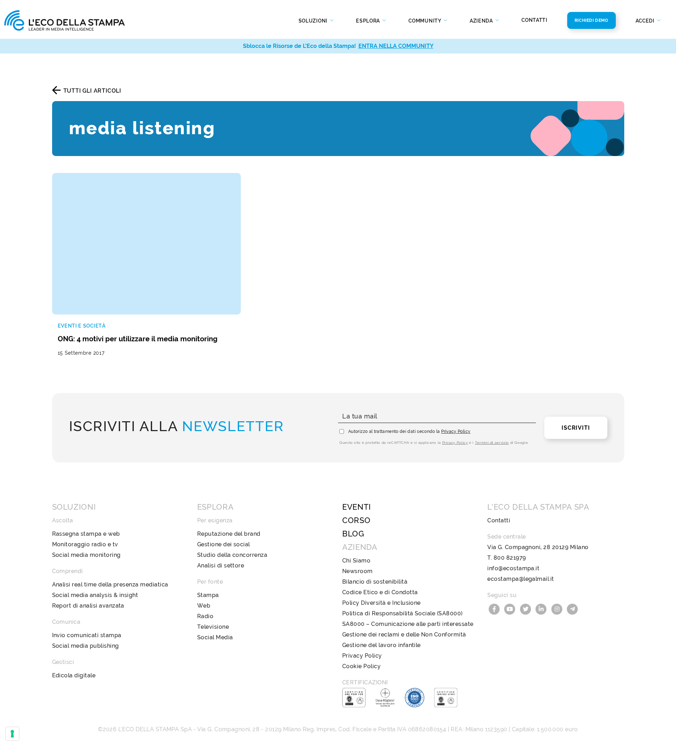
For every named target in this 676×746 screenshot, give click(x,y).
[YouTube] (511, 608)
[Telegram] (573, 608)
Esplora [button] (368, 21)
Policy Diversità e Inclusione (381, 602)
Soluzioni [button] (314, 21)
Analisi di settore (220, 565)
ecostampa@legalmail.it (520, 579)
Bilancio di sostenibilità (374, 581)
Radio (205, 616)
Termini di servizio (492, 442)
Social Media (215, 637)
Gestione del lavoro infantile (381, 645)
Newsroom (357, 571)
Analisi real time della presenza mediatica (110, 584)
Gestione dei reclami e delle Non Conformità (404, 634)
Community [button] (425, 21)
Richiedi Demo (591, 20)
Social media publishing (85, 645)
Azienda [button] (482, 21)
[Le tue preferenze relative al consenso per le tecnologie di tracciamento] (12, 733)
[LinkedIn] (542, 608)
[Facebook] (495, 608)
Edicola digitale (74, 675)
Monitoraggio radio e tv (85, 544)
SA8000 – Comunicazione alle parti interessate (408, 624)
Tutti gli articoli (92, 90)
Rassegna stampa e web (86, 533)
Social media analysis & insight (95, 595)
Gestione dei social (223, 544)
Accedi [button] (646, 21)
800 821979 (510, 557)
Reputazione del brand (229, 533)
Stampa (208, 595)
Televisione (213, 626)
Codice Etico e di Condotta (380, 592)
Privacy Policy (455, 431)
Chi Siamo (356, 560)
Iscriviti (576, 427)
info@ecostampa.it (513, 568)
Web (203, 605)
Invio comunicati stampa (86, 635)
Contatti (534, 20)
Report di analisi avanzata (88, 605)
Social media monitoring (86, 555)
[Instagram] (557, 608)
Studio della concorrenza (232, 555)
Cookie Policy (361, 666)
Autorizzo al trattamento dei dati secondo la (409, 431)
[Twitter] (526, 608)
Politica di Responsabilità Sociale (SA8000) (402, 613)
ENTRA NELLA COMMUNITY (395, 46)
